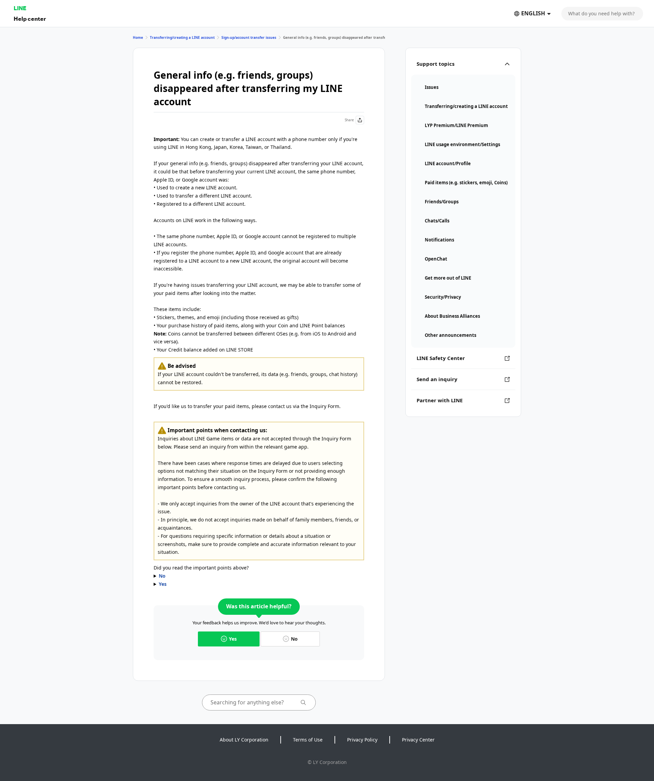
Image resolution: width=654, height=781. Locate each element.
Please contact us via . (198, 584)
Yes (233, 639)
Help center (30, 18)
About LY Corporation (244, 739)
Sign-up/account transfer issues (248, 37)
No (294, 639)
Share (349, 120)
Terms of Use (308, 739)
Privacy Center (418, 739)
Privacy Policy (362, 739)
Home (138, 37)
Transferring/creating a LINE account (182, 37)
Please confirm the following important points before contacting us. (256, 576)
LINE (20, 8)
